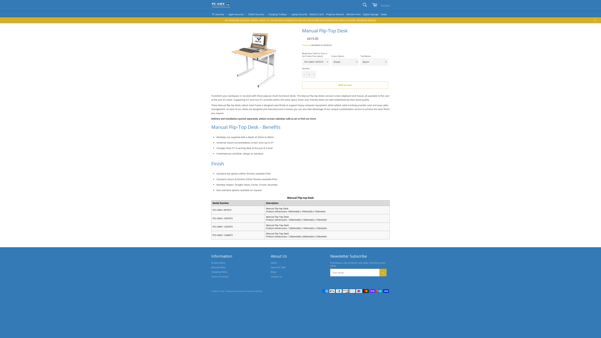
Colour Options (337, 56)
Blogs (273, 271)
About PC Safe (278, 267)
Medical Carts (317, 14)
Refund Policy (218, 267)
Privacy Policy (218, 262)
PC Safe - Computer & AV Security (231, 291)
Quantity (305, 68)
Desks (384, 14)
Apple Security (236, 14)
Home (274, 262)
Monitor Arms (353, 14)
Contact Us (276, 276)
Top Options (365, 56)
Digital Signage (371, 14)
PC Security (218, 14)
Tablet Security (256, 14)
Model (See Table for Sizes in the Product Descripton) (314, 54)
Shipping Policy (219, 271)
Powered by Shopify (254, 291)
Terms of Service (220, 276)
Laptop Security (299, 14)
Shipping (306, 45)
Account (385, 5)
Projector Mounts (335, 14)
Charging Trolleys (277, 14)
